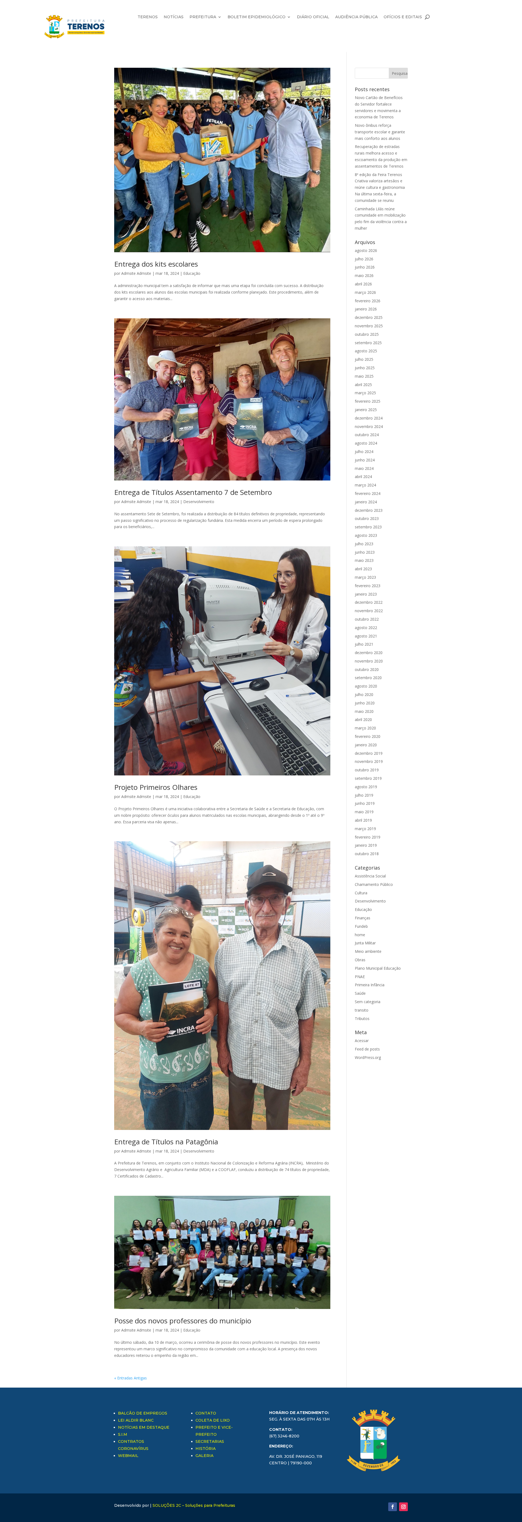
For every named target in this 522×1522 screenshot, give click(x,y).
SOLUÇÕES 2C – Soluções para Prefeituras (194, 1505)
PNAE (360, 976)
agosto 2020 (366, 686)
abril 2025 (363, 384)
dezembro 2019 (369, 753)
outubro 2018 (367, 853)
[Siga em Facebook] (392, 1506)
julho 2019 (364, 795)
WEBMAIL (128, 1455)
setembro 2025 (368, 342)
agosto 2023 (366, 535)
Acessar (362, 1040)
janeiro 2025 (366, 409)
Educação (191, 273)
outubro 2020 (367, 669)
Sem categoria (367, 1001)
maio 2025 (364, 376)
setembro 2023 (368, 526)
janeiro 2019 (366, 845)
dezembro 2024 (369, 418)
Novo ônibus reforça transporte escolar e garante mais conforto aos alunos (380, 132)
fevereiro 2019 (367, 837)
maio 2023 (364, 560)
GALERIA (204, 1455)
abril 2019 (363, 820)
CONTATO (205, 1413)
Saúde (360, 993)
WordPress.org (368, 1057)
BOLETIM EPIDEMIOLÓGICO (256, 17)
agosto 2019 (366, 786)
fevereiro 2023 (367, 585)
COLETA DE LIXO (212, 1420)
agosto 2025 (366, 350)
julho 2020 (364, 694)
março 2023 (365, 577)
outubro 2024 (367, 434)
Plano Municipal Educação (378, 968)
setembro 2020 (368, 677)
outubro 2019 (367, 769)
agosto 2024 (366, 443)
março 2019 (365, 828)
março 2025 (365, 392)
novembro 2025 (369, 325)
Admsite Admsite (136, 273)
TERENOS (148, 17)
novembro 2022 (369, 610)
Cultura (361, 892)
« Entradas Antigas (130, 1378)
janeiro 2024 (366, 501)
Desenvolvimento (198, 501)
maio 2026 (364, 275)
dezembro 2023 (369, 510)
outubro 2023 (367, 518)
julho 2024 (364, 451)
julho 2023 (364, 543)
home (360, 934)
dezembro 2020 (369, 652)
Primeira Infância (369, 984)
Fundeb (361, 926)
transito (361, 1010)
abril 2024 (363, 476)
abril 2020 (363, 719)
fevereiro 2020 (367, 736)
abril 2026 (363, 283)
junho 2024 (365, 460)
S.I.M (122, 1434)
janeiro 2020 (366, 744)
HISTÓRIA (205, 1448)
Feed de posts (367, 1049)
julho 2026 (364, 258)
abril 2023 (363, 568)
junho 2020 (365, 702)
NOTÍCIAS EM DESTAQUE (143, 1427)
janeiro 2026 (366, 309)
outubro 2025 (367, 334)
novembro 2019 (369, 761)
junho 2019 (365, 803)
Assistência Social (370, 876)
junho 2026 (365, 267)
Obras (360, 959)
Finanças (362, 917)
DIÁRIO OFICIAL (313, 17)
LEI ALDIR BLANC (136, 1420)
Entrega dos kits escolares (156, 264)
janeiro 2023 (366, 594)
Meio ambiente (368, 951)
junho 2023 (365, 552)
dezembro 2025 (369, 317)
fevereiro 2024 (367, 493)
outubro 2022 (367, 619)
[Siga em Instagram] (403, 1506)
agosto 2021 (366, 636)
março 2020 (365, 728)
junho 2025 (365, 367)
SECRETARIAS (209, 1441)
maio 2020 (364, 711)
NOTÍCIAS (174, 17)
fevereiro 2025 (367, 401)
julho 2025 (364, 359)
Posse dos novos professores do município (182, 1321)
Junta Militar (365, 942)
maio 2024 (364, 468)
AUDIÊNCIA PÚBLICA (356, 17)
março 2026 (365, 292)
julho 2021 (364, 644)
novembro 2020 (369, 661)
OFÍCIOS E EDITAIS (403, 17)
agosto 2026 (366, 250)
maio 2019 (364, 811)
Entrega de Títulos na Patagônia (166, 1142)
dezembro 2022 (369, 602)
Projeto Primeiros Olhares (155, 787)
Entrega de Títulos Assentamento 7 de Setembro (193, 492)
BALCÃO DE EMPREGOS (142, 1413)
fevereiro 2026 (367, 300)
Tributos (362, 1018)
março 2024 (365, 485)
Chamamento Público (374, 884)
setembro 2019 (368, 778)
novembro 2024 (369, 426)
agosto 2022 (366, 627)
